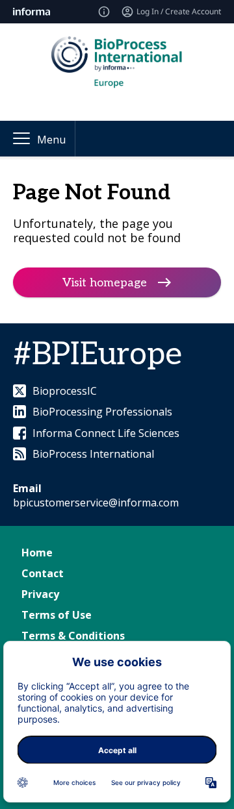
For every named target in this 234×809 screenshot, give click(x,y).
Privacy (40, 594)
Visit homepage (104, 283)
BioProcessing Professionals (102, 411)
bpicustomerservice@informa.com (96, 502)
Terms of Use (56, 615)
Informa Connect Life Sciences (105, 433)
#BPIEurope (97, 354)
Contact (42, 573)
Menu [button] (51, 139)
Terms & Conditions (73, 636)
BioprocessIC (64, 391)
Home (37, 552)
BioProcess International (93, 454)
